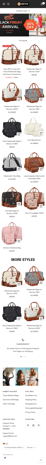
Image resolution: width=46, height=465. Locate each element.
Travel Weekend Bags (11, 395)
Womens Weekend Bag (12, 248)
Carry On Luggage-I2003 (34, 213)
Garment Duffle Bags (11, 400)
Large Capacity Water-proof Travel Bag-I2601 (34, 177)
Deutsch (30, 447)
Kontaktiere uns (31, 395)
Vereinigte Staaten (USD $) (13, 447)
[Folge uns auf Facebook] (28, 425)
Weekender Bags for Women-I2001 (34, 70)
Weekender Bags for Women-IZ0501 (11, 107)
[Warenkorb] (42, 4)
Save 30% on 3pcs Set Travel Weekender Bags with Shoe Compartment (12, 71)
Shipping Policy (31, 400)
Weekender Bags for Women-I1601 (34, 107)
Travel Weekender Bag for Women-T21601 (11, 142)
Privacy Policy (30, 412)
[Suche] (8, 4)
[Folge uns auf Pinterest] (38, 425)
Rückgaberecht (31, 404)
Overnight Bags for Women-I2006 (12, 212)
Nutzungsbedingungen (33, 408)
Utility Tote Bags (9, 404)
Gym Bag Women (34, 140)
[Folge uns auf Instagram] (33, 425)
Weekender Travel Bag (12, 176)
